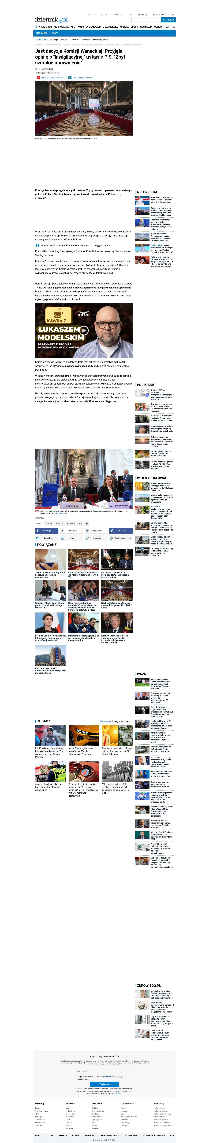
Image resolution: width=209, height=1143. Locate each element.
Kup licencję (62, 513)
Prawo (123, 1108)
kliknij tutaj (118, 1093)
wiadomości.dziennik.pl (52, 45)
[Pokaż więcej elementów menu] (173, 27)
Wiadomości (42, 33)
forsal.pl (104, 15)
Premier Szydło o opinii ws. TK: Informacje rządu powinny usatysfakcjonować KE (50, 638)
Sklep (172, 15)
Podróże (69, 1126)
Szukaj (170, 20)
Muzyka (95, 1126)
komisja (71, 523)
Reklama (63, 1135)
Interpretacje (40, 1123)
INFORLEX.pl (117, 15)
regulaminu (106, 1077)
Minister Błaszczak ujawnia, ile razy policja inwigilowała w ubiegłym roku (83, 638)
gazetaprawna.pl (159, 15)
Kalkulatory (159, 1103)
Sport (68, 1120)
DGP (129, 15)
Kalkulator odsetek (161, 1120)
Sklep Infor (39, 1126)
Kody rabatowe (98, 1111)
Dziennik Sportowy (100, 40)
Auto (67, 1108)
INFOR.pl (91, 15)
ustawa (48, 523)
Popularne (105, 721)
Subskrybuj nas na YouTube (52, 77)
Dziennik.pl (70, 1103)
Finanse (124, 1111)
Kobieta (95, 1108)
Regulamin (89, 1135)
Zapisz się (104, 1084)
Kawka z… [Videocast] (81, 40)
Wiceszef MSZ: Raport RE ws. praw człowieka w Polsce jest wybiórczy (49, 605)
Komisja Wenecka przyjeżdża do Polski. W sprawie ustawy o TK (83, 574)
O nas (50, 1135)
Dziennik (38, 45)
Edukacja (95, 1114)
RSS (172, 1135)
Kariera (75, 1135)
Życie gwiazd (97, 1120)
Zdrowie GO (65, 40)
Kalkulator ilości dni (161, 1111)
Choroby (124, 1120)
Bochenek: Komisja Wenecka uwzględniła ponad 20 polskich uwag (116, 605)
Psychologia (125, 1123)
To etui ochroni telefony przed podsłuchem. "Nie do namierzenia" (50, 574)
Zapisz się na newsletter (83, 77)
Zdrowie (69, 1123)
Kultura (95, 1128)
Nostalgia (54, 40)
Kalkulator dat (159, 1108)
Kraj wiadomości (123, 721)
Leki (122, 1114)
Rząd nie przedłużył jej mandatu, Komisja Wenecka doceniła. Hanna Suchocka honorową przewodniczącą (82, 606)
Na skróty (39, 1103)
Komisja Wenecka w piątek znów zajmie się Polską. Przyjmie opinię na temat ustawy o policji (114, 639)
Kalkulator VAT (159, 1117)
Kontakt (38, 1135)
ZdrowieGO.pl (142, 15)
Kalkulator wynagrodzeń (163, 1126)
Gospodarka (70, 1114)
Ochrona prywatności (109, 1135)
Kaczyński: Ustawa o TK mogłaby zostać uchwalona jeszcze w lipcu (115, 574)
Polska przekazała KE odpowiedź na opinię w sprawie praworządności (50, 670)
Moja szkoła (97, 1117)
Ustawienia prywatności (154, 1135)
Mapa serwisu (131, 1135)
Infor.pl (38, 1108)
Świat (55, 33)
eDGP (37, 1114)
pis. (80, 523)
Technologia (70, 1111)
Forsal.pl (38, 1117)
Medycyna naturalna (129, 1117)
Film (94, 1123)
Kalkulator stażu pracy (162, 1114)
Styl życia (124, 1126)
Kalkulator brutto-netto (163, 1123)
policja (59, 523)
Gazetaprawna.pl (41, 1111)
